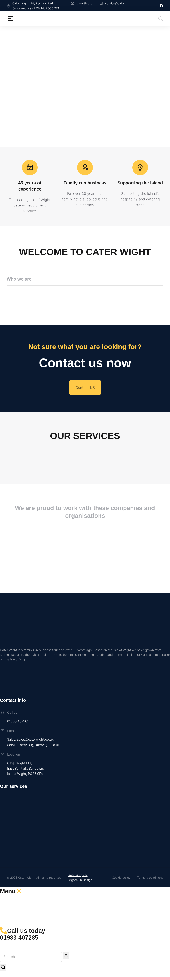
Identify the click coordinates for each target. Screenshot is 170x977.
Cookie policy (121, 877)
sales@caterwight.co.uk (35, 739)
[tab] (85, 281)
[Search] (3, 967)
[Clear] (66, 955)
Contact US (85, 387)
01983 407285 (18, 721)
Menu (8, 891)
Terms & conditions (150, 877)
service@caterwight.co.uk (40, 745)
